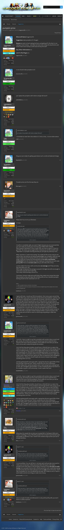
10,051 (12, 234)
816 (13, 147)
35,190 (12, 438)
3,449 (13, 410)
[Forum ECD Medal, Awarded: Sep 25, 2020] (4, 405)
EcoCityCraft (9, 16)
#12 (60, 475)
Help (41, 519)
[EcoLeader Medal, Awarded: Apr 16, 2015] (11, 115)
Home (10, 519)
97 (13, 61)
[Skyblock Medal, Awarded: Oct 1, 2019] (8, 231)
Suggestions (11, 30)
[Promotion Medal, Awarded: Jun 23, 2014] (6, 231)
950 (13, 202)
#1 (60, 55)
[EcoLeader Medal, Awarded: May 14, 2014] (4, 58)
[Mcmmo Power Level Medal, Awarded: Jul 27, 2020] (6, 58)
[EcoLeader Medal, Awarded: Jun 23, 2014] (4, 231)
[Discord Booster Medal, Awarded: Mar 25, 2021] (4, 407)
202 (13, 174)
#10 (60, 410)
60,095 (12, 63)
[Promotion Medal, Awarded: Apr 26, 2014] (6, 401)
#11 (60, 440)
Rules (28, 16)
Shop (34, 16)
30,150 (12, 341)
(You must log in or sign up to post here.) (52, 510)
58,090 (12, 121)
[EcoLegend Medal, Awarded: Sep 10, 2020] (13, 401)
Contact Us (15, 519)
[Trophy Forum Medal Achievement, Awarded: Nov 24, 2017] (8, 117)
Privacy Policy (56, 519)
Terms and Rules (47, 519)
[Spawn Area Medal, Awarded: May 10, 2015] (8, 115)
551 (13, 314)
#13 (60, 502)
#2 (60, 73)
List (24, 408)
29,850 (12, 175)
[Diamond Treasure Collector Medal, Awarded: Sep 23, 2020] (6, 403)
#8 (60, 316)
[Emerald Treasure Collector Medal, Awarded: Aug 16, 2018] (8, 403)
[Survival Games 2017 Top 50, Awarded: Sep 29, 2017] (6, 117)
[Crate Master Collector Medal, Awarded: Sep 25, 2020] (13, 403)
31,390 (12, 315)
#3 (60, 99)
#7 (60, 290)
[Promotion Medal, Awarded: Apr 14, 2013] (11, 58)
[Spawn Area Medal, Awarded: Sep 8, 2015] (6, 405)
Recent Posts (14, 19)
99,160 (12, 235)
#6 (60, 186)
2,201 (13, 120)
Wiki (23, 16)
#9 (60, 370)
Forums (18, 16)
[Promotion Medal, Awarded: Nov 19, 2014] (4, 115)
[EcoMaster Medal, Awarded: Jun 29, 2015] (13, 115)
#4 (60, 139)
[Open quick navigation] (60, 24)
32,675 (12, 149)
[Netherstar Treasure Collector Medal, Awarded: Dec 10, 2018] (4, 117)
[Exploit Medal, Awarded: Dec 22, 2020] (13, 405)
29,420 (12, 89)
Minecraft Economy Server (25, 519)
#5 (60, 160)
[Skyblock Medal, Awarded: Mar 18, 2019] (8, 58)
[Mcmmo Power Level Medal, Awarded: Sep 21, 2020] (4, 403)
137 (13, 340)
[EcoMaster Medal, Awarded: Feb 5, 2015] (8, 401)
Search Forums (6, 19)
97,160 (12, 412)
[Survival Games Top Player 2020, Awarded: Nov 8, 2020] (11, 405)
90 (13, 87)
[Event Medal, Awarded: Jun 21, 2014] (4, 401)
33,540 (12, 203)
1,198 (13, 436)
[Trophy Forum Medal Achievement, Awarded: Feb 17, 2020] (13, 58)
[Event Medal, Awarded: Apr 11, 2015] (6, 115)
